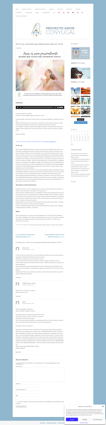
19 (76, 138)
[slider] (61, 107)
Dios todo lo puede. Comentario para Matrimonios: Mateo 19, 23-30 (80, 155)
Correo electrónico (21, 389)
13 (79, 136)
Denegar (85, 419)
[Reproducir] (18, 107)
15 (85, 136)
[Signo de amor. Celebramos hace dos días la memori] (75, 102)
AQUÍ (83, 63)
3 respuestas (19, 48)
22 (85, 138)
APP (54, 12)
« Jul (72, 144)
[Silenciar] (58, 107)
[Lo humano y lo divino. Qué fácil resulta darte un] (75, 112)
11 (74, 136)
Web (17, 395)
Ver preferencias (97, 419)
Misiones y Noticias (26, 9)
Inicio (17, 9)
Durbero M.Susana (75, 168)
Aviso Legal (73, 181)
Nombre (18, 383)
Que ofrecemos (46, 12)
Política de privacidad (21, 16)
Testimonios (69, 9)
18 (74, 138)
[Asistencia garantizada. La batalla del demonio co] (85, 112)
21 (82, 138)
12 (76, 136)
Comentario (19, 366)
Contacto (59, 9)
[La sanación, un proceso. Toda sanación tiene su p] (75, 92)
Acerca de (51, 9)
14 (82, 136)
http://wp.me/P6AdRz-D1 (50, 141)
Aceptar (72, 419)
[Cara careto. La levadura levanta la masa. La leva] (85, 92)
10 (71, 136)
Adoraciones (29, 12)
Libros (37, 12)
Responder (18, 277)
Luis (72, 164)
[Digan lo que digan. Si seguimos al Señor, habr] (85, 102)
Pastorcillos (19, 12)
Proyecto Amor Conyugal (35, 224)
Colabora (77, 9)
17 (71, 138)
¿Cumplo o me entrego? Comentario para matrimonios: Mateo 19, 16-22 (80, 170)
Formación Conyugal (40, 9)
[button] (103, 406)
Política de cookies (84, 422)
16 (88, 136)
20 (79, 138)
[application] (40, 107)
